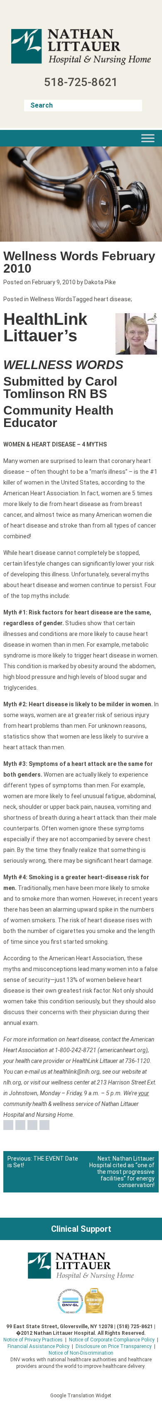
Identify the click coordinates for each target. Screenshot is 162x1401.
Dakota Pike (100, 282)
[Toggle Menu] (148, 138)
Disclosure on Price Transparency (114, 1346)
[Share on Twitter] (20, 1125)
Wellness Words (51, 299)
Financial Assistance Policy (38, 1346)
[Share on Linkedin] (32, 1125)
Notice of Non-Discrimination (81, 1353)
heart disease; (113, 299)
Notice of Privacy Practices (33, 1340)
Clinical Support (81, 1229)
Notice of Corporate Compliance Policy (112, 1340)
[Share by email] (44, 1125)
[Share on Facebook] (8, 1125)
